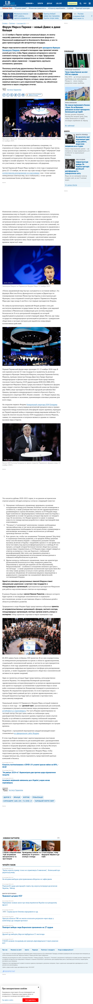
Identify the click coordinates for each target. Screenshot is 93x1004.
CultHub (70, 8)
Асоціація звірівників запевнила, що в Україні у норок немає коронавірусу (26, 781)
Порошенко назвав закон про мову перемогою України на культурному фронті (29, 904)
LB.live (59, 3)
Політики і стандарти (48, 950)
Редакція (35, 950)
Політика (12, 23)
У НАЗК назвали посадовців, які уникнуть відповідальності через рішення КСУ (30, 942)
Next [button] (92, 15)
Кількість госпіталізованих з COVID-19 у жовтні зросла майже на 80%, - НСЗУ (30, 765)
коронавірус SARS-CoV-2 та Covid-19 (17, 801)
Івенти (27, 950)
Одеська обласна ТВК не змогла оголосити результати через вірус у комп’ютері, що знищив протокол (27, 919)
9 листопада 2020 (21, 23)
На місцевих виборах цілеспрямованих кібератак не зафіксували (27, 879)
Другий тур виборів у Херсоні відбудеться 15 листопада (23, 934)
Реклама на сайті (16, 950)
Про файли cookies (7, 1000)
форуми (26, 797)
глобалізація (37, 797)
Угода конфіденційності (65, 950)
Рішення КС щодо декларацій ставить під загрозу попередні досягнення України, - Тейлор (29, 887)
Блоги (40, 3)
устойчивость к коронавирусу (14, 711)
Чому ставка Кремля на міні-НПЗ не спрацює (76, 73)
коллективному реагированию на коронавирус (21, 173)
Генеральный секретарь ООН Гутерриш (42, 404)
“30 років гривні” (20, 8)
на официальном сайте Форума (26, 733)
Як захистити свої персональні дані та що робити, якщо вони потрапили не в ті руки (77, 141)
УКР (85, 3)
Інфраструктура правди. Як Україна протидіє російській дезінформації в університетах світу (77, 168)
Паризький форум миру (44, 801)
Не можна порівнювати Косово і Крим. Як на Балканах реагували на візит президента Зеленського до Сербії (77, 108)
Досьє (49, 3)
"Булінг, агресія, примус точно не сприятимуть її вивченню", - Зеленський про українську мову (31, 871)
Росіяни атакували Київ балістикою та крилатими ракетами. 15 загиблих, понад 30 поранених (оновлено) (81, 19)
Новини (29, 3)
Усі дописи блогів (71, 185)
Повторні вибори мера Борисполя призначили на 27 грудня (27, 927)
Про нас (4, 950)
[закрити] (38, 987)
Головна (4, 23)
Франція (17, 797)
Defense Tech (7, 8)
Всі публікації (69, 126)
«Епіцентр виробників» (56, 8)
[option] (17, 15)
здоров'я (7, 797)
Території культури (82, 8)
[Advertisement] (31, 196)
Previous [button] (1, 15)
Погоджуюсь (30, 1000)
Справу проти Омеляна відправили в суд (20, 911)
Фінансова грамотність (37, 8)
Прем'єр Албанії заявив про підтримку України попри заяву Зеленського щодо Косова (51, 18)
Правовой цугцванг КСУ (12, 896)
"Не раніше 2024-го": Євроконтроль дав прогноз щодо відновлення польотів (29, 773)
